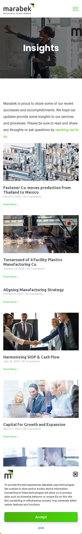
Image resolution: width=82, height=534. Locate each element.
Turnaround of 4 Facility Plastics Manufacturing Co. (32, 262)
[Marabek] (18, 8)
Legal (41, 527)
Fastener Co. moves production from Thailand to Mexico (37, 190)
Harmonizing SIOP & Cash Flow (31, 357)
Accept (41, 517)
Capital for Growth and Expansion (34, 424)
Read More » (10, 204)
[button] (75, 474)
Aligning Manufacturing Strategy (33, 289)
